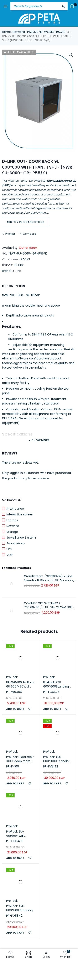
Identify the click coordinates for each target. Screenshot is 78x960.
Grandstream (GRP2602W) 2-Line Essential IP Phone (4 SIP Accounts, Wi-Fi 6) (49, 578)
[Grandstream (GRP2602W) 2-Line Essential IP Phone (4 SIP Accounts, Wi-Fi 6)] (11, 584)
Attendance (15, 509)
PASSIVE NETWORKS (40, 32)
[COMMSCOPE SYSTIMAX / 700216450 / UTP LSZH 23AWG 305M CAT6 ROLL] (11, 611)
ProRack (12, 677)
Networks (19, 32)
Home (6, 32)
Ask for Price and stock (25, 222)
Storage (12, 532)
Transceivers (15, 543)
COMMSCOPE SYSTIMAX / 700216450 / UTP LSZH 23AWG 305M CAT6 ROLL (49, 605)
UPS (9, 549)
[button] (71, 55)
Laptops (12, 520)
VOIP (9, 555)
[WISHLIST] (30, 709)
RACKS (60, 32)
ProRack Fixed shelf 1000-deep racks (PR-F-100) (20, 761)
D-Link (19, 265)
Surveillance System (21, 537)
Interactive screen (19, 514)
